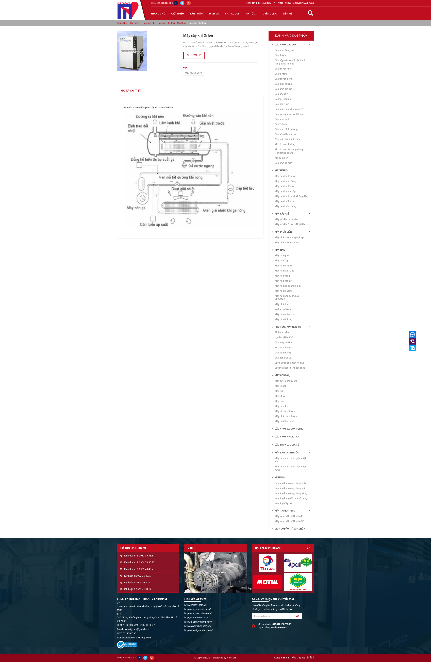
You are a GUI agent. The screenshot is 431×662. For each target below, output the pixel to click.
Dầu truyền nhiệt (283, 68)
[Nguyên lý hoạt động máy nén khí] (215, 572)
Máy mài (279, 401)
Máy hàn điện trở (283, 265)
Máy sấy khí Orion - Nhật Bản (172, 23)
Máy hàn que (282, 255)
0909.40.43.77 (147, 569)
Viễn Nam (231, 657)
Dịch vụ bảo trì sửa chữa (290, 528)
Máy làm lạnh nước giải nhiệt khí (290, 460)
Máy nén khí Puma (284, 201)
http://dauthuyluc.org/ (196, 617)
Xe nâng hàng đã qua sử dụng (291, 498)
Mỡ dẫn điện (281, 158)
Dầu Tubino (281, 124)
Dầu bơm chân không (286, 129)
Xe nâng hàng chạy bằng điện (291, 483)
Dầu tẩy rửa (281, 73)
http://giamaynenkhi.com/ (198, 621)
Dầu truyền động (284, 78)
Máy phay (280, 396)
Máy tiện (279, 391)
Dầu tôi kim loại (283, 99)
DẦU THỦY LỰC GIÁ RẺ (287, 444)
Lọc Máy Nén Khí (284, 337)
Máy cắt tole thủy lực (286, 381)
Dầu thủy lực (281, 55)
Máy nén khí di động (285, 206)
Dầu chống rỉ (282, 94)
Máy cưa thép (282, 406)
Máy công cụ (282, 375)
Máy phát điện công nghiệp (289, 237)
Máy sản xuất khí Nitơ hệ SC (289, 521)
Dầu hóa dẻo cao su (285, 134)
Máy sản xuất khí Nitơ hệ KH (289, 516)
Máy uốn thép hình (284, 421)
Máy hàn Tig (281, 260)
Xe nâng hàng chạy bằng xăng (291, 493)
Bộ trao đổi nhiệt (283, 347)
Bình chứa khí (282, 332)
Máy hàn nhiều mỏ (284, 314)
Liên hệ (196, 55)
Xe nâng (280, 477)
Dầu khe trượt (282, 104)
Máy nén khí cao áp (285, 191)
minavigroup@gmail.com (137, 629)
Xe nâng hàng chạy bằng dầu (290, 488)
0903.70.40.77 (144, 582)
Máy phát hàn (282, 304)
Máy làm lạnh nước (287, 452)
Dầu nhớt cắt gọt (283, 89)
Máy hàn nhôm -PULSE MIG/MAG (287, 298)
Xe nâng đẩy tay (283, 503)
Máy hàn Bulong (283, 319)
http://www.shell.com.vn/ (197, 626)
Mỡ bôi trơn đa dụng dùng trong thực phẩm (289, 151)
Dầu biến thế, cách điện (287, 139)
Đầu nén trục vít (283, 357)
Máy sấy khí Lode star (286, 219)
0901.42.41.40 (144, 589)
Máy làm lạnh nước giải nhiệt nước (290, 468)
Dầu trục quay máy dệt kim (289, 114)
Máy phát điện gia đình (287, 242)
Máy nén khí (282, 170)
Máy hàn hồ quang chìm (288, 285)
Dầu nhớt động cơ (284, 50)
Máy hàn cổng (282, 275)
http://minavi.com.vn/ (195, 605)
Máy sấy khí (149, 23)
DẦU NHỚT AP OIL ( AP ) (287, 436)
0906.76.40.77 (147, 562)
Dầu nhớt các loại (286, 44)
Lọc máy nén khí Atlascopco (290, 367)
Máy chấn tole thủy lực (287, 416)
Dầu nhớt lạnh (282, 119)
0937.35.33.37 (147, 555)
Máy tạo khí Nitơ (285, 510)
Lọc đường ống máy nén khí (290, 362)
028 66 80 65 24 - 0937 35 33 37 (138, 625)
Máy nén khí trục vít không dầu (291, 196)
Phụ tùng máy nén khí (288, 327)
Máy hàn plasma (284, 291)
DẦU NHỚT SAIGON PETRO (289, 428)
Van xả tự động (283, 352)
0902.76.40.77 (144, 575)
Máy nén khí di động (285, 181)
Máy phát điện (283, 231)
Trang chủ (158, 13)
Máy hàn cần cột (283, 280)
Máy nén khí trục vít (285, 176)
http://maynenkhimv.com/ (198, 613)
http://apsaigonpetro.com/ (198, 630)
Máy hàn (280, 250)
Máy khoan (281, 386)
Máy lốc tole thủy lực (286, 411)
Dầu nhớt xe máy (283, 163)
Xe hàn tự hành (283, 309)
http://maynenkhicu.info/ (197, 609)
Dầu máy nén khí (283, 83)
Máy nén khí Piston (285, 186)
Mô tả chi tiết (131, 90)
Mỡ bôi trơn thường (285, 144)
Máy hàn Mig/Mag (284, 270)
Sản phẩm (135, 23)
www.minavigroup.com (138, 637)
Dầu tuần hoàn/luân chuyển (289, 109)
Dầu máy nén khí (283, 342)
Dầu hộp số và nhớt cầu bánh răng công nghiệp (290, 62)
